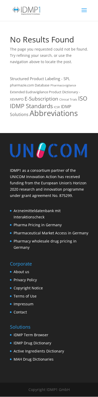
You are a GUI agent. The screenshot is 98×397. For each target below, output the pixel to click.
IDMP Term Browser (31, 334)
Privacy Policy (25, 279)
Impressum (23, 303)
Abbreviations (54, 113)
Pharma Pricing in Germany (38, 224)
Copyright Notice (28, 287)
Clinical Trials (68, 99)
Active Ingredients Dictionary (39, 351)
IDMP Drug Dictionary (32, 342)
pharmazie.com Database (29, 85)
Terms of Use (25, 296)
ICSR (57, 107)
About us (21, 271)
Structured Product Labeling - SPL (40, 78)
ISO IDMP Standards (48, 102)
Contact (20, 312)
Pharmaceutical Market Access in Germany (51, 232)
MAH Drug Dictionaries (34, 359)
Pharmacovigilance (63, 85)
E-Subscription (41, 98)
